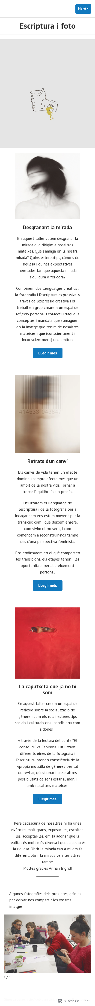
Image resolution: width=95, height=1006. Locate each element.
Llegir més (47, 799)
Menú (84, 9)
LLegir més (47, 353)
